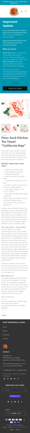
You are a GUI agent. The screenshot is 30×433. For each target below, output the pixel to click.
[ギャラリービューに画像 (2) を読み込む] (15, 128)
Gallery (5, 331)
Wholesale (6, 334)
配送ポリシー (19, 429)
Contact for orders (15, 88)
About (5, 327)
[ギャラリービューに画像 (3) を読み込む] (24, 128)
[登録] (25, 390)
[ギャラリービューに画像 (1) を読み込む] (6, 128)
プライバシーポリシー (22, 427)
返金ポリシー (12, 427)
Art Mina (14, 425)
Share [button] (5, 315)
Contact (5, 338)
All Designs (15, 83)
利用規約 (12, 429)
